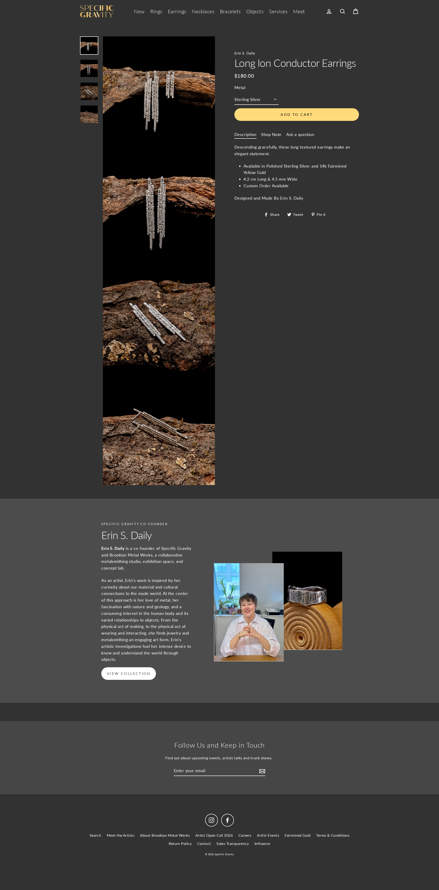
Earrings (177, 11)
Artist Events (268, 835)
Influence (262, 843)
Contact (204, 843)
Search (95, 835)
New (139, 11)
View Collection (128, 673)
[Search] (342, 11)
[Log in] (329, 11)
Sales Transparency (233, 843)
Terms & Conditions (332, 835)
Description (245, 134)
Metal (239, 87)
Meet (299, 11)
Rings (156, 11)
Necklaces (203, 11)
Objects (254, 11)
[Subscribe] (261, 770)
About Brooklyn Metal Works (165, 835)
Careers (245, 835)
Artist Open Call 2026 (214, 835)
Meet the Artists (120, 835)
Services (278, 11)
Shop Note (271, 134)
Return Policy (180, 843)
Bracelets (230, 11)
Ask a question (300, 134)
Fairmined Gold (298, 835)
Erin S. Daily (244, 53)
